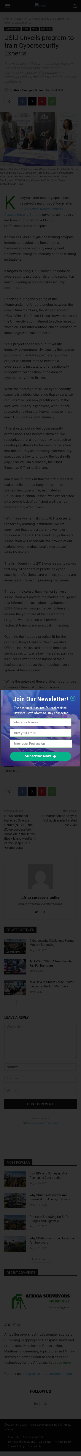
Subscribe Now (38, 756)
